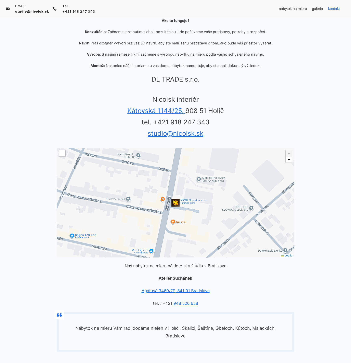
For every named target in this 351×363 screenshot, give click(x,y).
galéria (317, 9)
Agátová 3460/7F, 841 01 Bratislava (176, 290)
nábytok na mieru (293, 9)
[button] (175, 203)
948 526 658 (185, 303)
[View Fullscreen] (62, 153)
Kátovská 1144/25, (156, 111)
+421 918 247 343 (79, 11)
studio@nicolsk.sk (32, 11)
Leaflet (288, 255)
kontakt (334, 9)
